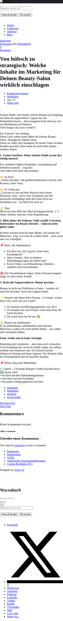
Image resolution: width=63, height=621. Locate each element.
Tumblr (11, 600)
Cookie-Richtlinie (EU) (20, 463)
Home (10, 25)
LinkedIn (12, 597)
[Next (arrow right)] (5, 501)
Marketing (12, 96)
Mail (9, 610)
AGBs (10, 457)
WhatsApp (13, 588)
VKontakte (13, 607)
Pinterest (11, 594)
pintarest (11, 393)
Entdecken (13, 28)
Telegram (12, 591)
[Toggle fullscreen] (8, 498)
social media (14, 397)
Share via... (13, 616)
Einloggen (6, 43)
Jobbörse (12, 31)
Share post (13, 102)
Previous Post (7, 403)
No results (25, 15)
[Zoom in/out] (11, 498)
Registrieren (24, 43)
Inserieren (5, 40)
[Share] (5, 498)
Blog (9, 34)
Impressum (13, 451)
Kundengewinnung (17, 93)
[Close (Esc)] (1, 498)
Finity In (19, 469)
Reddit (10, 603)
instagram (12, 387)
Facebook (12, 524)
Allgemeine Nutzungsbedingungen (26, 460)
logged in (20, 445)
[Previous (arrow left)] (1, 501)
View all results (9, 15)
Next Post (5, 406)
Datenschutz (14, 454)
